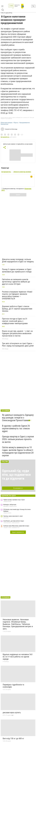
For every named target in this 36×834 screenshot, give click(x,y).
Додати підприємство (18, 532)
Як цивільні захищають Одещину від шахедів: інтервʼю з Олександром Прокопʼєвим (18, 418)
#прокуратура (4, 124)
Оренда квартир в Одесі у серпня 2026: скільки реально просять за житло (18, 439)
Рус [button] (33, 6)
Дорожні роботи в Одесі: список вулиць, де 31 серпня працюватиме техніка (17, 308)
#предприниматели (24, 122)
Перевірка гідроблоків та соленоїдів (13, 685)
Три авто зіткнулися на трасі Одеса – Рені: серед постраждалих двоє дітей (18, 344)
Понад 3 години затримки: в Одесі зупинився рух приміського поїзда (16, 270)
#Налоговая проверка (6, 122)
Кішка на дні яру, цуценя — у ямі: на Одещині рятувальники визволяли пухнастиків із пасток (17, 333)
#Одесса (15, 122)
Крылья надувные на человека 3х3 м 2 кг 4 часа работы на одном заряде (17, 656)
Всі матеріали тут (18, 488)
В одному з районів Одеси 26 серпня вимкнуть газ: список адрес (16, 428)
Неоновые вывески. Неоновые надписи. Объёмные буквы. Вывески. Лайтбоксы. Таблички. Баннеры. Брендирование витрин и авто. (18, 624)
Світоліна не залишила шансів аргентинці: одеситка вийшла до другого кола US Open (16, 281)
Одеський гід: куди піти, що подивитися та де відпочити (16, 475)
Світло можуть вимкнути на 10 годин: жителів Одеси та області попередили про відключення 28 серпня (17, 451)
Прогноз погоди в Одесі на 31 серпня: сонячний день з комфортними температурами (15, 321)
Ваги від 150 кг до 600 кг (13, 738)
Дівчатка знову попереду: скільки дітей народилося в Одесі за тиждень (18, 260)
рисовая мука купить (12, 712)
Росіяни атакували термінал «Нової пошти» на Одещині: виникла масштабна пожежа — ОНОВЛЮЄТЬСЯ (17, 295)
